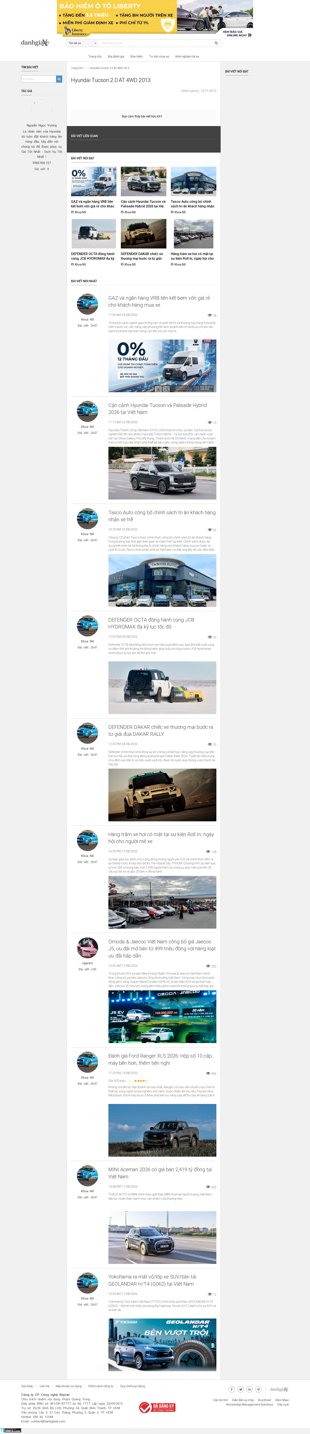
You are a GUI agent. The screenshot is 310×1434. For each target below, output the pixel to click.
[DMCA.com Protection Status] (10, 1431)
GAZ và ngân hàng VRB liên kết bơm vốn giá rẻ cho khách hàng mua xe (93, 206)
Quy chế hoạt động (132, 1386)
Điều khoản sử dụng (69, 1386)
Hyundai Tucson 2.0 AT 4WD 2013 (109, 68)
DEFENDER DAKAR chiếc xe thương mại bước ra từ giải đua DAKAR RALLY (142, 258)
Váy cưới (283, 1404)
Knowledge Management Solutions (249, 1404)
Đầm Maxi (282, 1400)
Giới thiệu (27, 1386)
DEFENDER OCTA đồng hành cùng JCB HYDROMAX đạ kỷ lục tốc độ (93, 258)
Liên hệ (44, 1386)
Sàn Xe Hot (220, 1400)
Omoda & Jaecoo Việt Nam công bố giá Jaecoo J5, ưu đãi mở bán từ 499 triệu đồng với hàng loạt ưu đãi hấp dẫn (162, 949)
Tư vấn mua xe (159, 56)
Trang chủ (95, 56)
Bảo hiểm (137, 56)
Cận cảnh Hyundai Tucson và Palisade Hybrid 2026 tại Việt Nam (143, 206)
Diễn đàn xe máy (243, 1400)
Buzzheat (264, 1400)
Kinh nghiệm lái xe (187, 56)
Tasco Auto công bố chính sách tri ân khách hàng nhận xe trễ (192, 206)
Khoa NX (80, 212)
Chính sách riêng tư (101, 1386)
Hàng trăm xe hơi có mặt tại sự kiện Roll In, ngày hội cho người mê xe (192, 258)
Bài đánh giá (116, 56)
